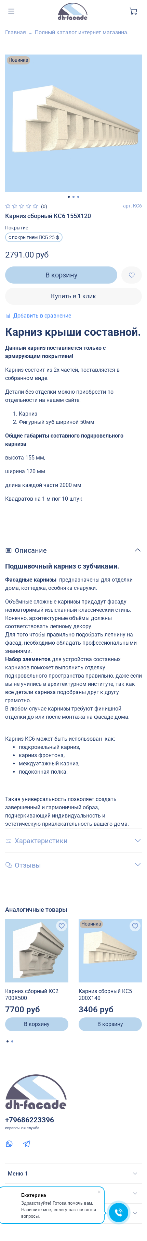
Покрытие (16, 227)
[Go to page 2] (12, 1041)
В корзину (37, 1024)
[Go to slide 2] (73, 197)
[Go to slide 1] (69, 197)
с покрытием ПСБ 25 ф (34, 237)
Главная (15, 32)
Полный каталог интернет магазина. (82, 32)
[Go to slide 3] (78, 197)
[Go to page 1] (7, 1041)
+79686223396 (29, 1120)
